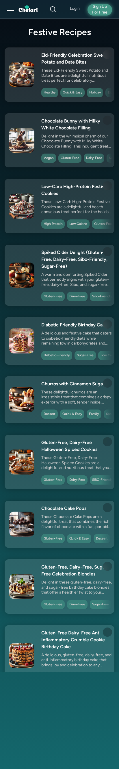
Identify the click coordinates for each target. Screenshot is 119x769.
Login (75, 9)
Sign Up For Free (99, 10)
